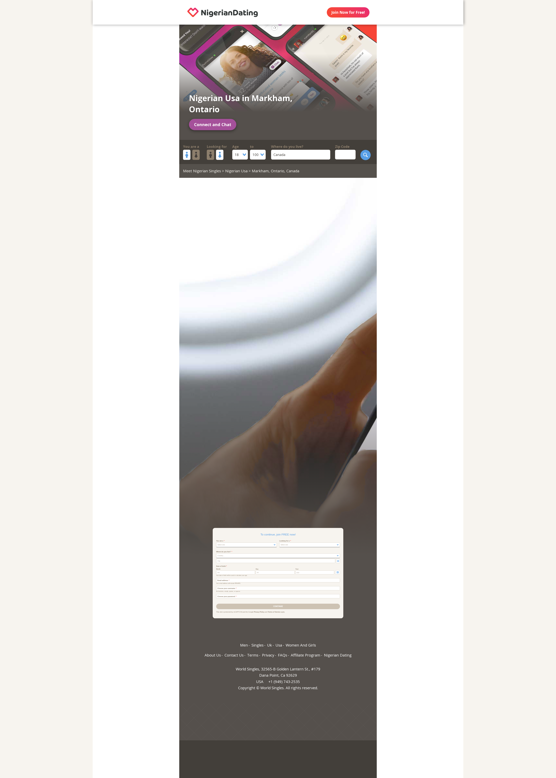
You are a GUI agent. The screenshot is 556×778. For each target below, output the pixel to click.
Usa (279, 645)
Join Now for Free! (348, 12)
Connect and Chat (212, 124)
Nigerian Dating (338, 655)
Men (244, 645)
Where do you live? (287, 146)
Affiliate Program (305, 655)
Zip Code (342, 146)
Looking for (217, 146)
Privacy (268, 655)
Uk (269, 645)
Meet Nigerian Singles (202, 170)
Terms (252, 655)
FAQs (282, 655)
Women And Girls (301, 645)
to (252, 146)
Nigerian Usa (236, 170)
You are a (191, 146)
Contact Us (234, 655)
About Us (213, 655)
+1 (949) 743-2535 (284, 681)
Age (235, 146)
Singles (258, 645)
